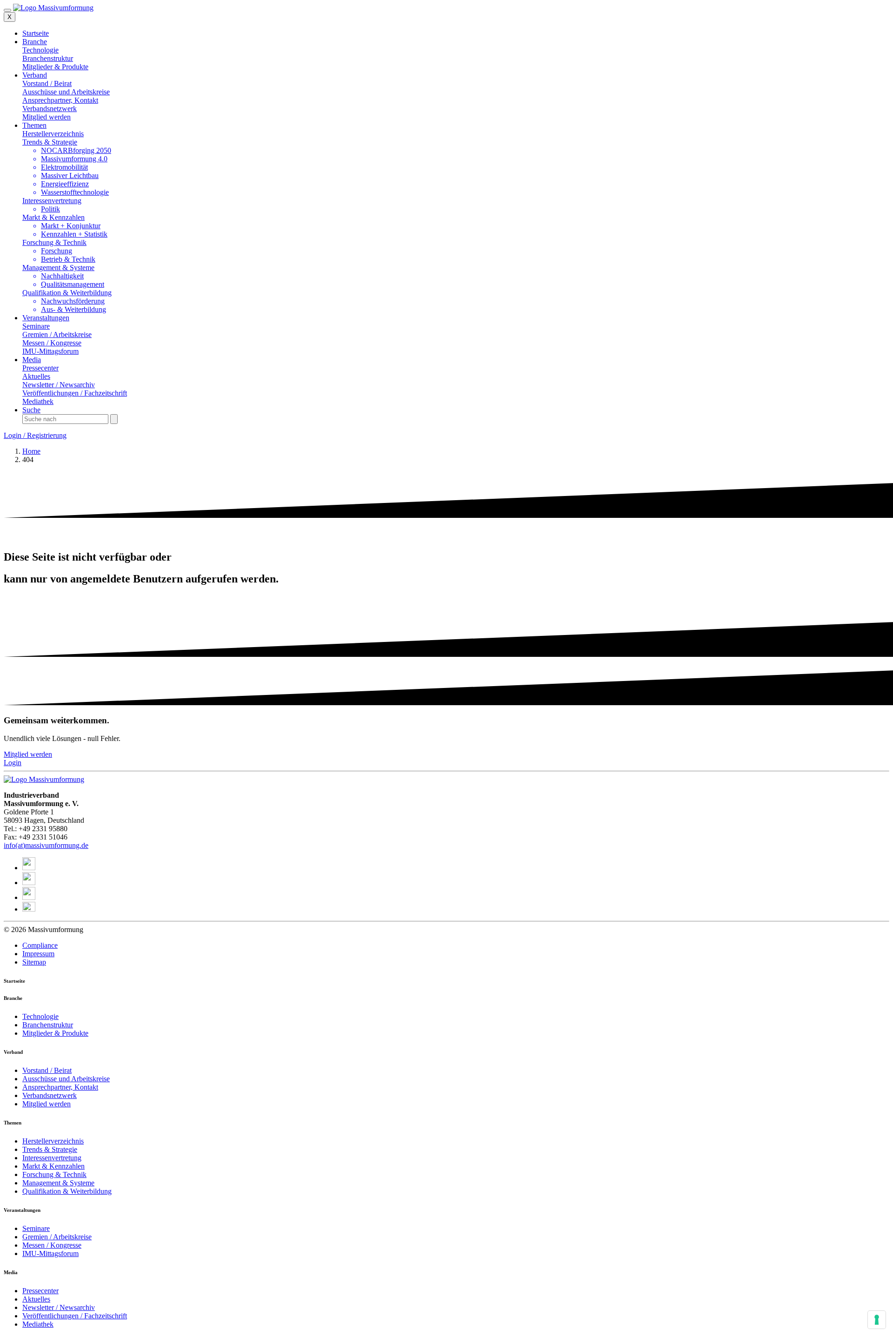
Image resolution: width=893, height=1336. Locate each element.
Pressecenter (40, 1291)
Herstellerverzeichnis (53, 1141)
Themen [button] (34, 125)
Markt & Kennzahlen (53, 217)
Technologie (40, 1016)
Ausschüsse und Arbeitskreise (66, 1079)
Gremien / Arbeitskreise (57, 1237)
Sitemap (34, 962)
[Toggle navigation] (7, 10)
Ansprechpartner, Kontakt (60, 1087)
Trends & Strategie (49, 142)
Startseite (35, 33)
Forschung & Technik (54, 242)
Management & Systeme (58, 267)
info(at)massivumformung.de (46, 845)
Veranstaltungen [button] (45, 318)
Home (31, 451)
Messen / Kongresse (51, 1245)
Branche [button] (34, 42)
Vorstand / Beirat (47, 1070)
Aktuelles (36, 1299)
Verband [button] (34, 75)
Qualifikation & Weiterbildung (67, 293)
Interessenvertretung (51, 201)
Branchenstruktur (47, 1025)
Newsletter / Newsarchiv (58, 1307)
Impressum (38, 954)
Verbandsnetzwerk (49, 1095)
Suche (31, 410)
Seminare (36, 1228)
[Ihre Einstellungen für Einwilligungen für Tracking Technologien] (877, 1320)
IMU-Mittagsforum (50, 1253)
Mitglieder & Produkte (55, 1033)
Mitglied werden (46, 1104)
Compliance (40, 945)
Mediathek (37, 1324)
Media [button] (31, 360)
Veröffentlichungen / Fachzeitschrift (74, 1316)
